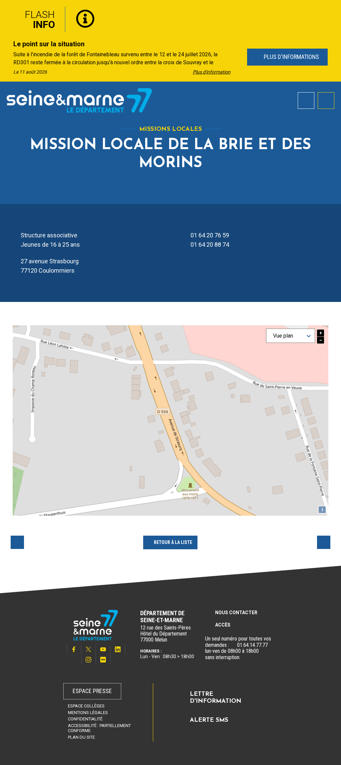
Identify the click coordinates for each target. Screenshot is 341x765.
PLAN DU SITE (81, 737)
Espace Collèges (86, 705)
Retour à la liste (173, 542)
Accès (222, 625)
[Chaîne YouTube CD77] (103, 649)
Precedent (17, 542)
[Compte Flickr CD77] (103, 659)
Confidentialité (85, 718)
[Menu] (326, 100)
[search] (306, 100)
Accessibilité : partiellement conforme (99, 728)
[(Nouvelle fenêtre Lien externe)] (233, 645)
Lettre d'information (215, 698)
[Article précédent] (7, 57)
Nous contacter (236, 612)
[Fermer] (331, 11)
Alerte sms (209, 720)
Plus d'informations (290, 56)
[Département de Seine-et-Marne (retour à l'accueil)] (79, 100)
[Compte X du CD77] (88, 649)
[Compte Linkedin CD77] (118, 649)
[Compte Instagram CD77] (88, 659)
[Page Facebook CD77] (74, 649)
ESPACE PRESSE (92, 690)
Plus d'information (211, 72)
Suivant (323, 542)
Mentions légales (88, 712)
